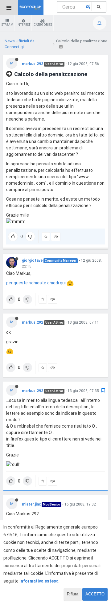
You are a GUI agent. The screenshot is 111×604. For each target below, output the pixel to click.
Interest (23, 24)
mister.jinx (31, 504)
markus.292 (32, 64)
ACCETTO (95, 594)
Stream (7, 24)
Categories (43, 24)
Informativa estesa (39, 581)
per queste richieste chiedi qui (36, 282)
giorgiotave (32, 260)
